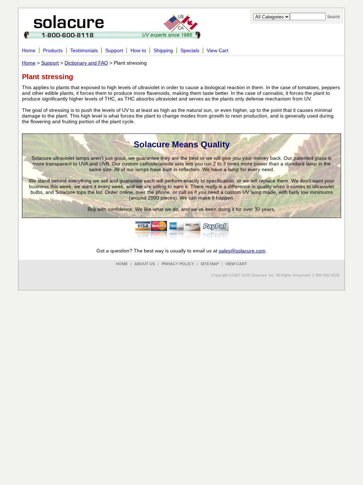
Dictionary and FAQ (86, 63)
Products (53, 50)
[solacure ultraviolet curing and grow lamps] (112, 34)
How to (138, 50)
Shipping (163, 50)
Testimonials (84, 50)
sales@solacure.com (242, 251)
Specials (189, 50)
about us (144, 264)
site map (210, 264)
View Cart (217, 50)
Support (114, 50)
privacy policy (178, 264)
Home (28, 50)
